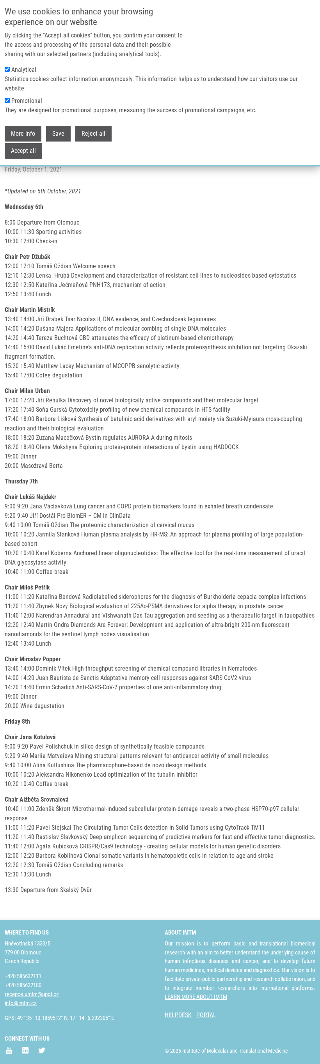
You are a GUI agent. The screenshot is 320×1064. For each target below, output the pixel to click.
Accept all (23, 150)
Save (58, 133)
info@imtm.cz (21, 1003)
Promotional (26, 100)
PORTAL (206, 1015)
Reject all (93, 133)
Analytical (23, 69)
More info (23, 133)
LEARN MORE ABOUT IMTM (196, 996)
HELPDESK (178, 1015)
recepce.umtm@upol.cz (32, 994)
